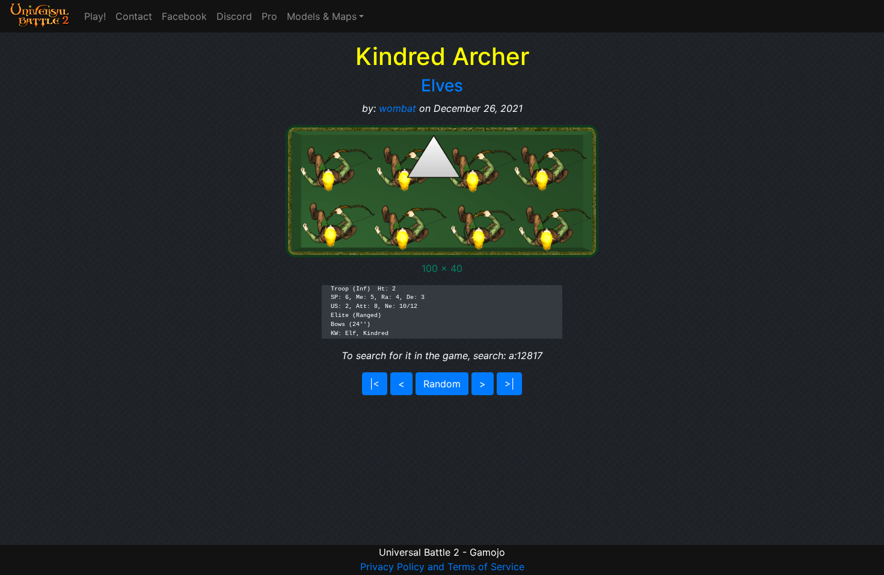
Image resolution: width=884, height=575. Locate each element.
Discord (234, 16)
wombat (397, 108)
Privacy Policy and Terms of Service (442, 567)
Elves (442, 85)
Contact (133, 16)
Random (442, 384)
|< (374, 384)
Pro (269, 16)
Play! (95, 16)
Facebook (184, 16)
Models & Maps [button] (322, 16)
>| (509, 384)
